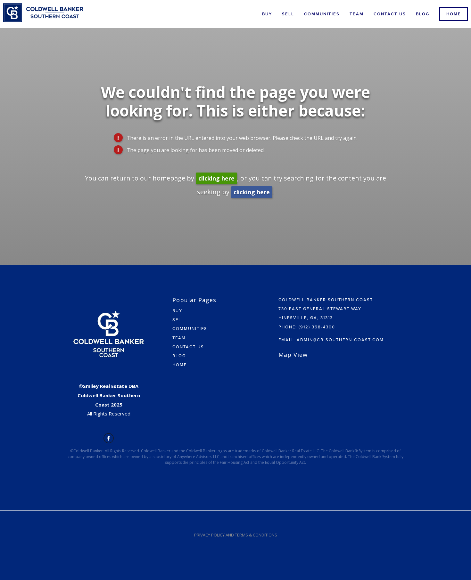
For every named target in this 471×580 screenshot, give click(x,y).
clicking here (216, 178)
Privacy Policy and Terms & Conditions (235, 535)
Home (453, 14)
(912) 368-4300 (317, 327)
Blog (422, 14)
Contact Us (390, 14)
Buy (267, 14)
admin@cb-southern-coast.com (340, 339)
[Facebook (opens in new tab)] (108, 438)
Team (357, 14)
